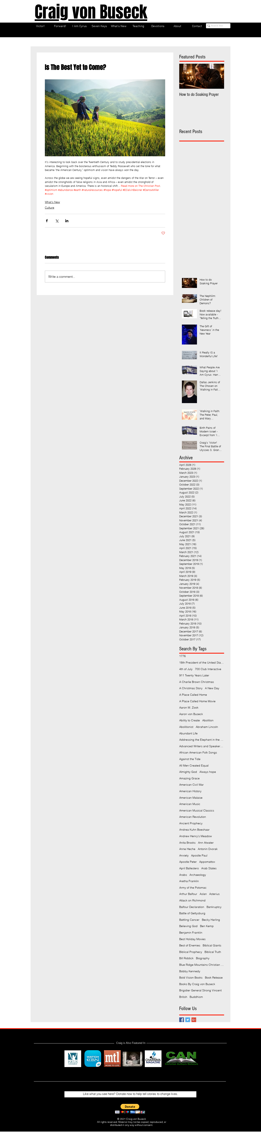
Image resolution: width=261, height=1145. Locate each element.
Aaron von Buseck (191, 714)
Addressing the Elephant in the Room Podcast (201, 739)
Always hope (207, 772)
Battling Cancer (189, 920)
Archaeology (197, 875)
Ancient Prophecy (190, 823)
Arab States (209, 868)
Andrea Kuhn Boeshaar (194, 829)
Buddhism (196, 997)
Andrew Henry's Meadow (195, 836)
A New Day (212, 688)
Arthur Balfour (188, 894)
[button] (130, 1108)
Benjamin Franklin (190, 932)
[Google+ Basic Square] (193, 1019)
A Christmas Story (190, 688)
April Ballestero (189, 868)
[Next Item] (217, 76)
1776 (182, 656)
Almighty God (188, 772)
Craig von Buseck (91, 12)
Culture (49, 207)
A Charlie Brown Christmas (196, 682)
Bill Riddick (186, 958)
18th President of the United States (201, 662)
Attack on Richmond (192, 900)
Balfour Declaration (191, 907)
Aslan (203, 894)
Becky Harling (211, 920)
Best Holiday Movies (192, 939)
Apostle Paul (199, 855)
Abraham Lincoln (207, 727)
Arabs (183, 875)
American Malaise (190, 797)
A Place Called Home (193, 695)
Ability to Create (189, 720)
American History (190, 791)
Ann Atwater (206, 842)
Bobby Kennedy (189, 971)
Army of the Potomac (193, 887)
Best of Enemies (189, 945)
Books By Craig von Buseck (197, 984)
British (183, 997)
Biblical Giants (212, 945)
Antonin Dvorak (208, 849)
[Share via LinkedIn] (67, 221)
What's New (52, 202)
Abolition (207, 720)
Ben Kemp (207, 926)
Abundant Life (188, 733)
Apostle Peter (188, 862)
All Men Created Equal (194, 765)
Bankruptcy (214, 907)
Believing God (188, 926)
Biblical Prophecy (190, 952)
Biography (202, 958)
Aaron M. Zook (188, 707)
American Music (189, 804)
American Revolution (192, 817)
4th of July (185, 669)
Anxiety (184, 855)
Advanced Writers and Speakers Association (201, 746)
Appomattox (207, 862)
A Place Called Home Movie (197, 701)
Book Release (214, 977)
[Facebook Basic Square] (181, 1019)
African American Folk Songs (198, 752)
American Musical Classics (196, 810)
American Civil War (191, 784)
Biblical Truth (213, 952)
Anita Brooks (187, 842)
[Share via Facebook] (47, 221)
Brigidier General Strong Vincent (200, 990)
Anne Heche (187, 849)
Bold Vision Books (190, 977)
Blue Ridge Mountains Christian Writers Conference (201, 965)
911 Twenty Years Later (194, 675)
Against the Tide (189, 759)
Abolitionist (186, 727)
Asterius (214, 894)
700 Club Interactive (208, 669)
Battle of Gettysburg (192, 913)
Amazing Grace (189, 778)
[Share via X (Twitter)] (57, 221)
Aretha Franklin (189, 881)
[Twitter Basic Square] (187, 1019)
